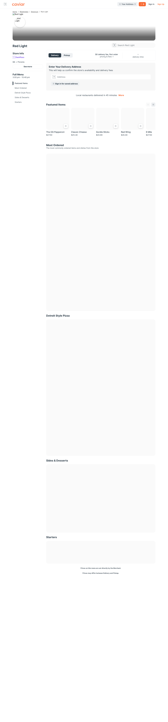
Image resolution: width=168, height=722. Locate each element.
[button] (101, 80)
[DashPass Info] (113, 56)
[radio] (55, 55)
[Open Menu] (5, 4)
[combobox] (103, 76)
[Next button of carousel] (153, 105)
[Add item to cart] (66, 126)
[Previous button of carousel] (148, 105)
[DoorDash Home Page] (18, 4)
